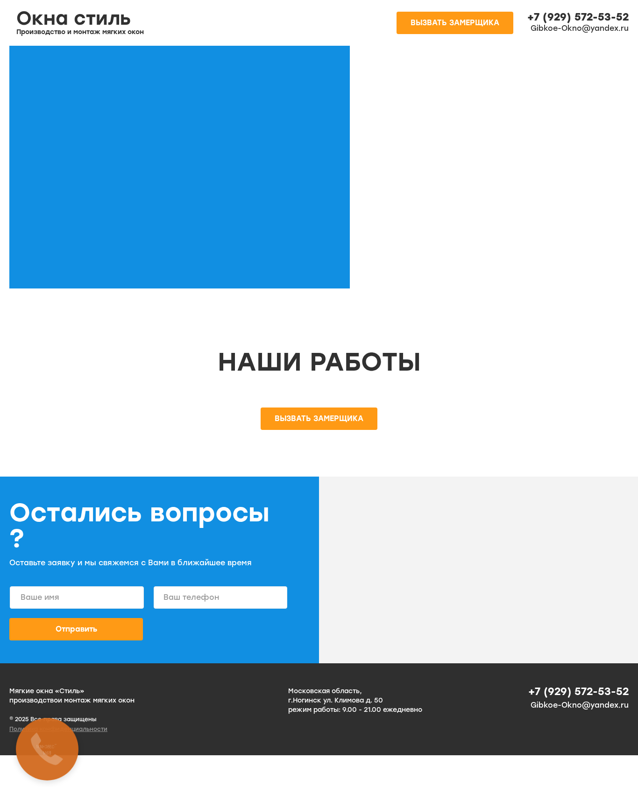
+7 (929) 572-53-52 (578, 17)
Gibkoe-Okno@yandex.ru (580, 28)
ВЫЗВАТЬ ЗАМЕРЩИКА (455, 22)
